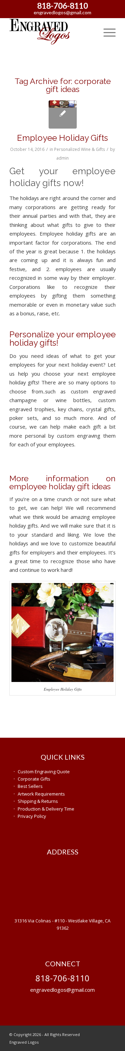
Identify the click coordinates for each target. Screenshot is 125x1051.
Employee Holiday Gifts (62, 138)
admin (62, 158)
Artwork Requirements (41, 794)
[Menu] (106, 32)
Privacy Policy (32, 816)
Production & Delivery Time (46, 809)
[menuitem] (90, 32)
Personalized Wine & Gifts (79, 149)
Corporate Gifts (34, 779)
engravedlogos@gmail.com (62, 12)
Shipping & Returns (38, 801)
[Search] (90, 32)
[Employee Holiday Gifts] (63, 114)
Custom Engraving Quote (44, 771)
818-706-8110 (62, 5)
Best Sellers (30, 786)
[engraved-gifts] (51, 32)
